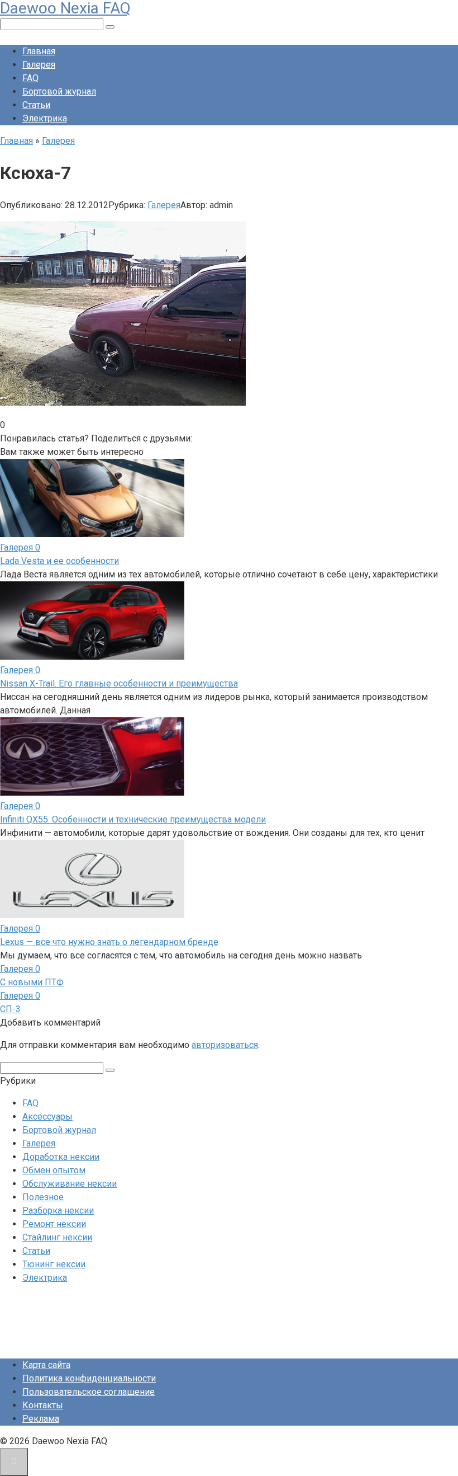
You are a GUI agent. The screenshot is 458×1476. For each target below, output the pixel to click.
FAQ (30, 78)
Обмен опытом (53, 1170)
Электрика (44, 118)
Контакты (42, 1405)
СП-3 (10, 1009)
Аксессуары (47, 1116)
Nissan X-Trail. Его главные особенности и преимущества (119, 683)
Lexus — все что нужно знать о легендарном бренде (109, 942)
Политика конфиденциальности (89, 1378)
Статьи (36, 105)
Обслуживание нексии (69, 1183)
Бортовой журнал (59, 91)
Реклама (40, 1418)
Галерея (38, 64)
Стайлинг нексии (57, 1237)
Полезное (43, 1197)
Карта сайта (46, 1365)
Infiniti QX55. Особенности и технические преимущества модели (133, 819)
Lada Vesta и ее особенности (59, 561)
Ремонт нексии (54, 1224)
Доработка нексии (60, 1156)
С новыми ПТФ (32, 982)
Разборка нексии (58, 1210)
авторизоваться (225, 1045)
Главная (38, 51)
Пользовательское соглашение (88, 1391)
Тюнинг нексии (53, 1264)
